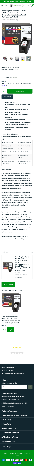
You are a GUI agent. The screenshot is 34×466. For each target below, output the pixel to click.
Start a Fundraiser (8, 407)
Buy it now (7, 96)
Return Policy (6, 420)
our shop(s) (14, 77)
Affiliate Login (6, 447)
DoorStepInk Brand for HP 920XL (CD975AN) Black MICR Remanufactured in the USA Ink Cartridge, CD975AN (11, 320)
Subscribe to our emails (9, 383)
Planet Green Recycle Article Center (14, 415)
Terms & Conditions (9, 428)
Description (6, 170)
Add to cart (20, 91)
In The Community (8, 441)
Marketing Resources (9, 411)
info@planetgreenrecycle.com (14, 373)
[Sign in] (28, 5)
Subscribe (30, 387)
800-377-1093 (9, 370)
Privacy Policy (7, 424)
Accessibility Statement (10, 433)
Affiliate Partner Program (10, 437)
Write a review (8, 284)
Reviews (5, 252)
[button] (29, 38)
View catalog (3, 5)
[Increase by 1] (6, 89)
